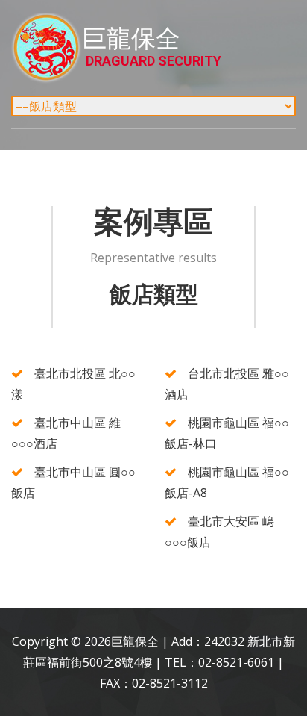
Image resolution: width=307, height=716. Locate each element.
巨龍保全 (151, 46)
